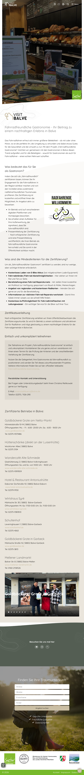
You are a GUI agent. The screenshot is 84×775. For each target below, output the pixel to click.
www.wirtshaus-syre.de (15, 509)
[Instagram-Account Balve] (42, 647)
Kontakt (56, 772)
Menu (76, 4)
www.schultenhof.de (14, 527)
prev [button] (32, 612)
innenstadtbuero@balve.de (27, 391)
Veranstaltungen (55, 4)
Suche (67, 4)
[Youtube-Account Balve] (36, 647)
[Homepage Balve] (47, 647)
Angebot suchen (42, 708)
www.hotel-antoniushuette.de (19, 487)
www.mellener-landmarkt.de (18, 565)
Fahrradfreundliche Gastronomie (23, 369)
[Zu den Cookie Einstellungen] (79, 770)
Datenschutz (77, 772)
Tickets (58, 4)
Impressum (66, 772)
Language (63, 4)
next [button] (35, 612)
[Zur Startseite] (11, 4)
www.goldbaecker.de (15, 431)
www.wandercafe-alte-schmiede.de (21, 468)
